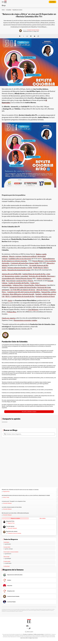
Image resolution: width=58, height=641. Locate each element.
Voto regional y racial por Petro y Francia (19, 281)
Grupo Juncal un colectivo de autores (14, 574)
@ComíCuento (8, 553)
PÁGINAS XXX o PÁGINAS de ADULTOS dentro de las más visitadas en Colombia (20, 489)
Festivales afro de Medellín (37, 276)
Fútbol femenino (40, 285)
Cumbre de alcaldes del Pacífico (18, 283)
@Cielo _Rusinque (9, 548)
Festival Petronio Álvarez (23, 278)
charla (10, 300)
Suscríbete (52, 2)
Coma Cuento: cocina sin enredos (11, 552)
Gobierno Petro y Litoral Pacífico (23, 285)
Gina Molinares (33, 309)
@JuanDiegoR (8, 558)
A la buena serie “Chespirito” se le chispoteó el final (13, 501)
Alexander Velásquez (7, 503)
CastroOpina (6, 542)
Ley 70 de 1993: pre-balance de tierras (22, 290)
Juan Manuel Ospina (11, 601)
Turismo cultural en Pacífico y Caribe (19, 267)
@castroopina (8, 544)
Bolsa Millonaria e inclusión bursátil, (22, 294)
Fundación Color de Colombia (33, 30)
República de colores (27, 31)
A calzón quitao (7, 561)
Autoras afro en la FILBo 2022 (11, 274)
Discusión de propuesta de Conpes (18, 270)
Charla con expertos (9, 318)
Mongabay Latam (11, 591)
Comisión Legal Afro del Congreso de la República (23, 292)
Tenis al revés (6, 556)
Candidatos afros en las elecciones (19, 258)
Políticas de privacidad (38, 634)
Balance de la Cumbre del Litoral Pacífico (23, 287)
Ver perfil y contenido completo (29, 411)
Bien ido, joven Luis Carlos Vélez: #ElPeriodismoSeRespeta (15, 513)
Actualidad (8, 10)
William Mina (11, 312)
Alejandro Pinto (6, 491)
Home (3, 10)
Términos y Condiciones (28, 634)
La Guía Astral (7, 566)
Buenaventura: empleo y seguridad (16, 276)
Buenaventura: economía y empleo (25, 320)
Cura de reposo (10, 526)
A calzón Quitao (8, 563)
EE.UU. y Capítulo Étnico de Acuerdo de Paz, (20, 296)
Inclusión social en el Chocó (45, 296)
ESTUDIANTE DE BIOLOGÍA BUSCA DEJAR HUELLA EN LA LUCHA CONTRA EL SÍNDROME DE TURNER (26, 495)
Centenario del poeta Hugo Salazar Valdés (25, 263)
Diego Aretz (9, 585)
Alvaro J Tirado (6, 497)
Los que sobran (7, 547)
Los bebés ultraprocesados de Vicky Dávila (12, 507)
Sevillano (9, 580)
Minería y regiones (15, 256)
